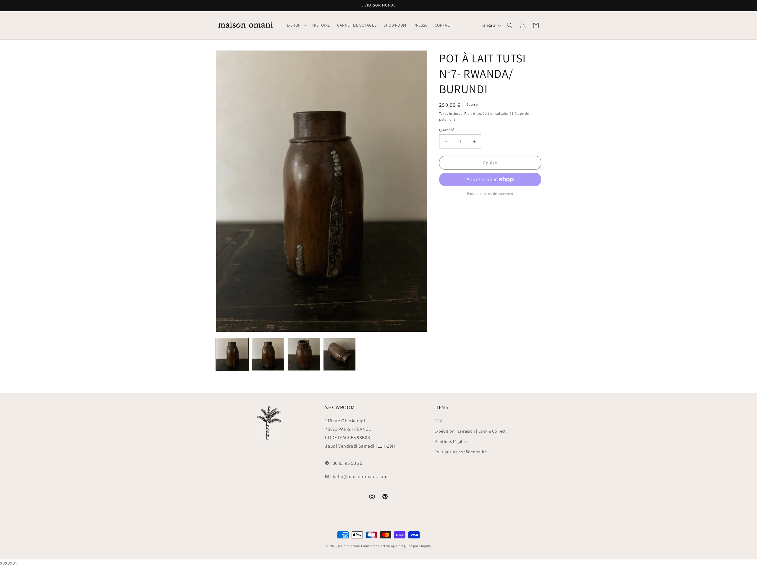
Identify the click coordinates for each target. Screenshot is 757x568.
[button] (296, 25)
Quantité (446, 129)
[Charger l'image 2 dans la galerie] (268, 354)
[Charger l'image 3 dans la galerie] (303, 354)
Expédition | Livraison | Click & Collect (470, 431)
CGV (438, 420)
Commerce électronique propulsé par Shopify (396, 546)
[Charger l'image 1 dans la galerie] (232, 354)
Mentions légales (450, 441)
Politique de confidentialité (460, 452)
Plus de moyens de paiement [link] (490, 193)
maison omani (349, 546)
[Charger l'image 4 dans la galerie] (339, 354)
